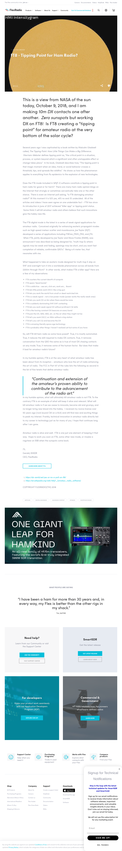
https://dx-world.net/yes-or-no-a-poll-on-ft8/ (46, 477)
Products (28, 10)
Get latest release (90, 653)
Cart (113, 10)
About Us (47, 10)
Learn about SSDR (90, 659)
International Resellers (14, 801)
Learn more (90, 718)
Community (64, 10)
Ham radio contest (58, 500)
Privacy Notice (13, 847)
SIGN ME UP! (103, 838)
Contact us (31, 798)
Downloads (68, 786)
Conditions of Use (41, 844)
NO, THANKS (103, 845)
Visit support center (32, 661)
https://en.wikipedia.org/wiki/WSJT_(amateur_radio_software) (53, 480)
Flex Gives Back (33, 805)
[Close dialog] (119, 769)
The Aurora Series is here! (18, 2)
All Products (11, 790)
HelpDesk (101, 2)
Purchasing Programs (14, 794)
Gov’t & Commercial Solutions (81, 10)
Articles (15, 86)
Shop (9, 786)
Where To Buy (11, 805)
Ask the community (32, 655)
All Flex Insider (19, 49)
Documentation (86, 2)
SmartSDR (66, 798)
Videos (94, 2)
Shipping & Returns (13, 809)
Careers (77, 2)
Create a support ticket (50, 790)
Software (38, 10)
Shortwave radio (86, 500)
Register (106, 10)
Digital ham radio (41, 500)
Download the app (69, 795)
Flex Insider (113, 2)
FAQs (107, 2)
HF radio (72, 500)
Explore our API (32, 718)
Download (69, 791)
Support (54, 10)
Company (32, 786)
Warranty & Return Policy (15, 798)
